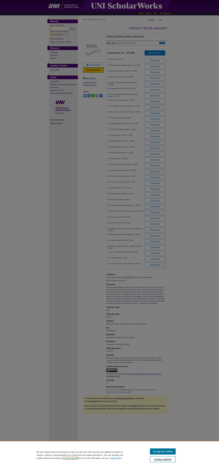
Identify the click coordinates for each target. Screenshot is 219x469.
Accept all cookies (163, 451)
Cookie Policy (115, 458)
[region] (109, 455)
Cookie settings (70, 458)
